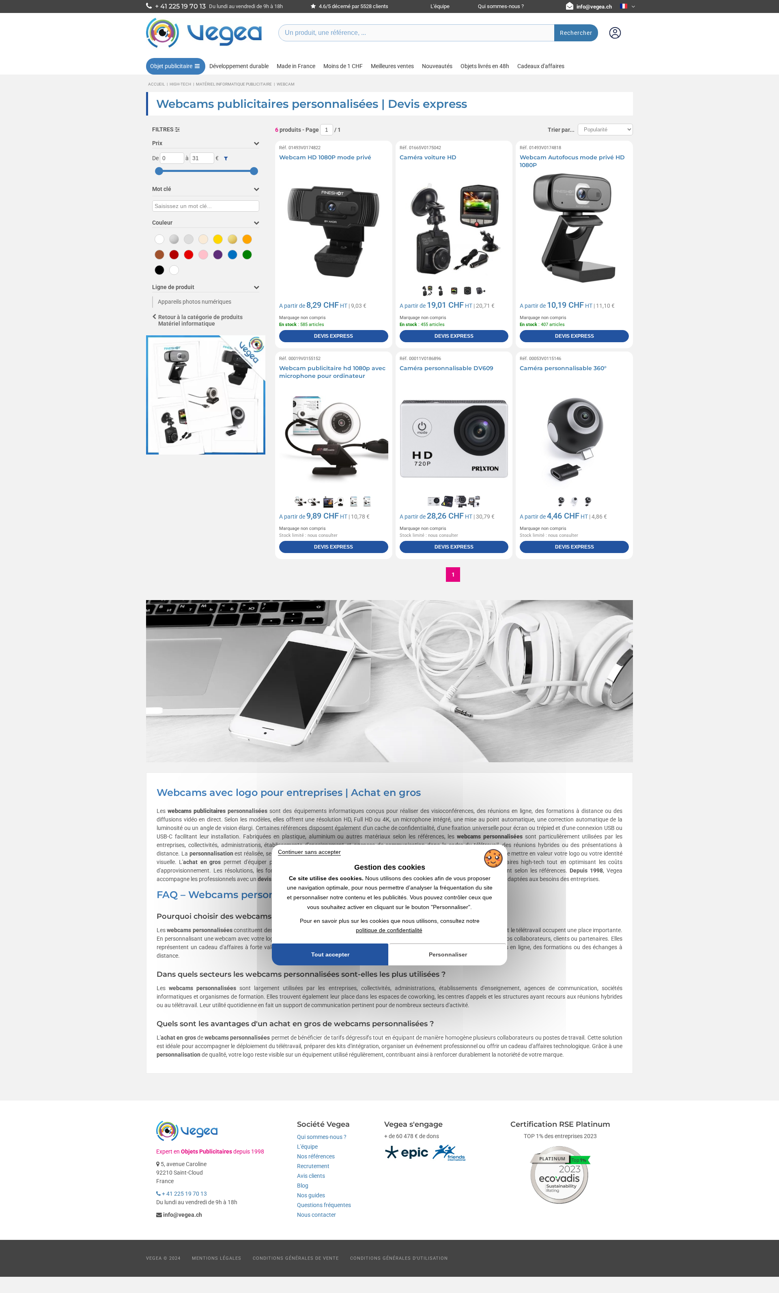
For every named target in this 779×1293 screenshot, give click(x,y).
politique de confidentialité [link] (389, 930)
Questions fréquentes (324, 1205)
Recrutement (313, 1166)
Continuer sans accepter (309, 852)
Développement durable (239, 66)
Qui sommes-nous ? (501, 6)
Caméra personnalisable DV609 (446, 368)
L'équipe (440, 6)
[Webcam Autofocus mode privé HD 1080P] (574, 228)
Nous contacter (316, 1215)
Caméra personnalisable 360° (563, 368)
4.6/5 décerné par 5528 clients (353, 6)
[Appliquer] (226, 158)
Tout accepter (330, 954)
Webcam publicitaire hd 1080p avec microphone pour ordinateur (332, 372)
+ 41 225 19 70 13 (184, 1193)
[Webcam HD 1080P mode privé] (333, 228)
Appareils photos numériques (194, 301)
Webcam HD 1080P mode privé (325, 157)
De (155, 158)
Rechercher (576, 33)
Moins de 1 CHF (343, 66)
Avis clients (311, 1176)
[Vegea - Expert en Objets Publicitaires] (204, 47)
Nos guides (311, 1195)
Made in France (296, 66)
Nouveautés (437, 66)
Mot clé (161, 189)
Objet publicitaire (171, 66)
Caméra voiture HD (428, 157)
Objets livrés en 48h (485, 66)
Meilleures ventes (392, 66)
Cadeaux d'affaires (540, 66)
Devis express (333, 336)
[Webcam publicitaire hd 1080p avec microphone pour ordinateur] (333, 438)
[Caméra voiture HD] (454, 228)
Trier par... (561, 130)
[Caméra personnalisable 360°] (574, 438)
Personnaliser (448, 954)
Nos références (316, 1156)
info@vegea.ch (594, 7)
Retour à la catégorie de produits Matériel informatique (200, 320)
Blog (302, 1185)
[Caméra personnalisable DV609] (454, 438)
